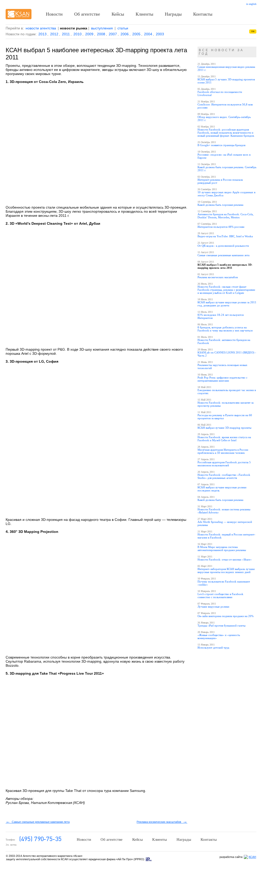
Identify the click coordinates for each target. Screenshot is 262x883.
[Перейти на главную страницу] (18, 14)
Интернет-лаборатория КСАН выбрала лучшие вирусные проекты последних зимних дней (226, 570)
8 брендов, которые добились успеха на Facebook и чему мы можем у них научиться (225, 329)
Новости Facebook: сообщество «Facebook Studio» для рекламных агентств (224, 476)
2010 (77, 34)
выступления (102, 28)
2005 (136, 34)
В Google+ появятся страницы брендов (221, 145)
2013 (42, 34)
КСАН (252, 856)
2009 (89, 34)
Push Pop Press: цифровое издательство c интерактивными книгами (222, 379)
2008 (101, 34)
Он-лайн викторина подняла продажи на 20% (226, 616)
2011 (66, 34)
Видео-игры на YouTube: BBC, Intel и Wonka (225, 236)
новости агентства (41, 28)
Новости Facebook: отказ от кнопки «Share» (225, 559)
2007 (113, 34)
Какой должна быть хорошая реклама (220, 204)
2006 (125, 34)
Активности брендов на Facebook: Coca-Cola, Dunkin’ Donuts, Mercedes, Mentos (226, 216)
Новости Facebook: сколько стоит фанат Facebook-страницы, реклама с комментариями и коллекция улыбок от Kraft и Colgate (226, 289)
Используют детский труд (213, 647)
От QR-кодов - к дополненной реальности (223, 245)
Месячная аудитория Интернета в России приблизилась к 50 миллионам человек (223, 451)
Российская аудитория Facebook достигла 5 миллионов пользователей (224, 464)
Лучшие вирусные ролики (213, 606)
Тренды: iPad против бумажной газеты (221, 625)
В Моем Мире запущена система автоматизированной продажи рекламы (222, 548)
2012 (54, 34)
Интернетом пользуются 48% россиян (221, 226)
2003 (160, 34)
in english (251, 4)
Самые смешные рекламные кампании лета (38, 821)
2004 (148, 34)
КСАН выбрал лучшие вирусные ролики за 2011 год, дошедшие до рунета (227, 304)
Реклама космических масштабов (162, 821)
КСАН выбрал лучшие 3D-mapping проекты (224, 427)
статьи (122, 28)
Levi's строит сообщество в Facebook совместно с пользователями (220, 596)
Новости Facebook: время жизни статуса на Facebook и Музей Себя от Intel (224, 439)
